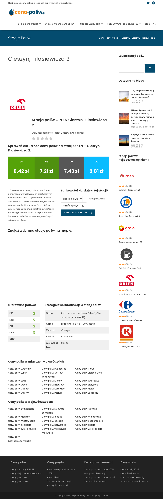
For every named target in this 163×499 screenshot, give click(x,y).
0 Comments (136, 103)
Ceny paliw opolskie (52, 420)
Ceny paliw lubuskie (19, 416)
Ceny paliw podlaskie (19, 424)
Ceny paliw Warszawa (87, 380)
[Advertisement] (70, 93)
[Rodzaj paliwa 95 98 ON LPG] (71, 199)
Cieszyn (126, 37)
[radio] (33, 138)
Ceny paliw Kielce (85, 388)
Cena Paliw (104, 37)
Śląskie (116, 37)
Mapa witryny (92, 495)
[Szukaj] (150, 68)
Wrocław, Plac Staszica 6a (132, 294)
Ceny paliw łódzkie (52, 416)
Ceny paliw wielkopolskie (88, 428)
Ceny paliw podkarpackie (89, 420)
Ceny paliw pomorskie (54, 424)
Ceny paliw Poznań (52, 392)
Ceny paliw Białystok (86, 384)
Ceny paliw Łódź (17, 380)
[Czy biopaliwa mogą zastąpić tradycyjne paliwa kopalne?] (124, 96)
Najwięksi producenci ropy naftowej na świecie (142, 138)
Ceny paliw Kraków (52, 380)
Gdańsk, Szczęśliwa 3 (130, 189)
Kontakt (104, 495)
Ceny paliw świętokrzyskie (22, 428)
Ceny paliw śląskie (85, 424)
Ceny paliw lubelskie (86, 408)
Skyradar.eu (78, 495)
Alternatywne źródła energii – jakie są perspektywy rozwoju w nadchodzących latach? (143, 117)
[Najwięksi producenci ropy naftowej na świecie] (124, 140)
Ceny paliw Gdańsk (18, 388)
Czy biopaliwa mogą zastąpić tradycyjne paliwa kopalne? (142, 94)
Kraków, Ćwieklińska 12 (130, 320)
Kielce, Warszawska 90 (130, 242)
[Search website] (154, 24)
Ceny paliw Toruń (85, 368)
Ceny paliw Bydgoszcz (54, 368)
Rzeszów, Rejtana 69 (129, 216)
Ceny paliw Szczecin (86, 392)
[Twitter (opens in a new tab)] (148, 3)
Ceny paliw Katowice (53, 388)
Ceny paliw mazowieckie (21, 420)
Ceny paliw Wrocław (19, 368)
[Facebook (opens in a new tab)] (153, 3)
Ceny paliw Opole (18, 384)
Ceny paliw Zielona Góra (88, 372)
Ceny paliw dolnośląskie (21, 408)
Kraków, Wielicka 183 (129, 346)
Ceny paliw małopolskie (88, 416)
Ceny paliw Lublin (17, 372)
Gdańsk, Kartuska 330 (130, 268)
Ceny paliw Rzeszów (53, 384)
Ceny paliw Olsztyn (18, 392)
